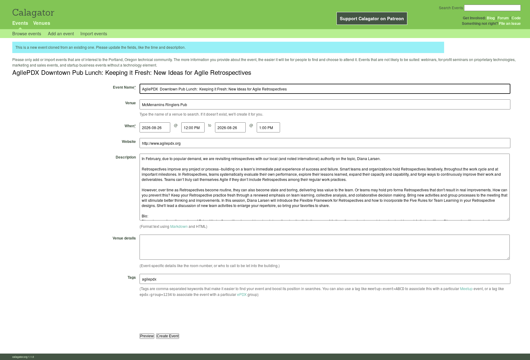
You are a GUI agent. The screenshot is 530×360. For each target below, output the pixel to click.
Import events (93, 33)
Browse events (26, 33)
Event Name (124, 87)
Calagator (33, 12)
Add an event (61, 33)
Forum (503, 18)
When (130, 125)
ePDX (242, 294)
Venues (41, 22)
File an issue (510, 23)
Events (20, 22)
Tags (132, 277)
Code (516, 18)
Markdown (179, 226)
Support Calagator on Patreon (372, 18)
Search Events (451, 7)
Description (126, 157)
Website (129, 141)
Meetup (466, 288)
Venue (130, 102)
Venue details (124, 238)
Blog (491, 18)
